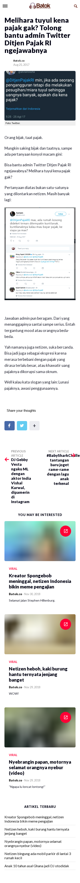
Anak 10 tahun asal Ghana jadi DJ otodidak (36, 866)
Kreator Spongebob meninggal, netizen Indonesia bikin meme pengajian (34, 819)
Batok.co (19, 60)
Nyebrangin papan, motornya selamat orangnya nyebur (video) (33, 843)
